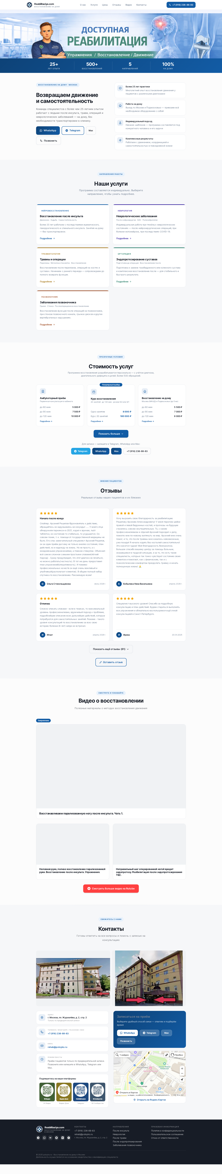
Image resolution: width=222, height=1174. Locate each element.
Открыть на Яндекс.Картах (151, 1099)
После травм (119, 1138)
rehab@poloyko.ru (57, 1047)
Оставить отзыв (113, 662)
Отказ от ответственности (164, 1138)
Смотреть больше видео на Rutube (113, 888)
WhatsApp (50, 130)
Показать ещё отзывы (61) (109, 649)
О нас (83, 4)
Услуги (93, 4)
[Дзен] (56, 1137)
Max (91, 130)
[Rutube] (69, 1137)
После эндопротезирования (127, 1141)
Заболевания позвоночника (127, 1145)
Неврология (119, 1134)
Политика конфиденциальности (167, 1130)
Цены (105, 4)
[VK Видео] (62, 1137)
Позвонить (50, 140)
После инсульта (121, 1130)
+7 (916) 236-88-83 (182, 4)
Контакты (141, 4)
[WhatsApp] (44, 1137)
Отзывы (116, 4)
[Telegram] (38, 1137)
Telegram (74, 130)
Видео (128, 4)
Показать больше (109, 433)
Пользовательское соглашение (167, 1134)
